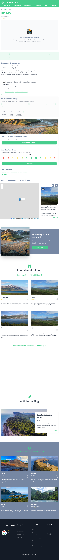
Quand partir (20, 534)
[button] (20, 199)
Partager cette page (37, 546)
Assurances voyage (37, 538)
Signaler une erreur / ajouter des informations (14, 172)
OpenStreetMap (24, 218)
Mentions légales (26, 554)
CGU (32, 554)
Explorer (40, 247)
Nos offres (38, 5)
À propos (53, 5)
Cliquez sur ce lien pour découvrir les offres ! (16, 92)
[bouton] (53, 185)
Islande (5, 9)
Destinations (17, 5)
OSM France (36, 218)
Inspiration (7, 5)
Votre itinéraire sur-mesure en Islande (14, 136)
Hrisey (10, 9)
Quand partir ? (28, 5)
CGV (36, 554)
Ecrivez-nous (50, 528)
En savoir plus (29, 163)
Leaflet (13, 218)
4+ (24, 111)
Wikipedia (4, 174)
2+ (2, 106)
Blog (46, 5)
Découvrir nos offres (29, 142)
